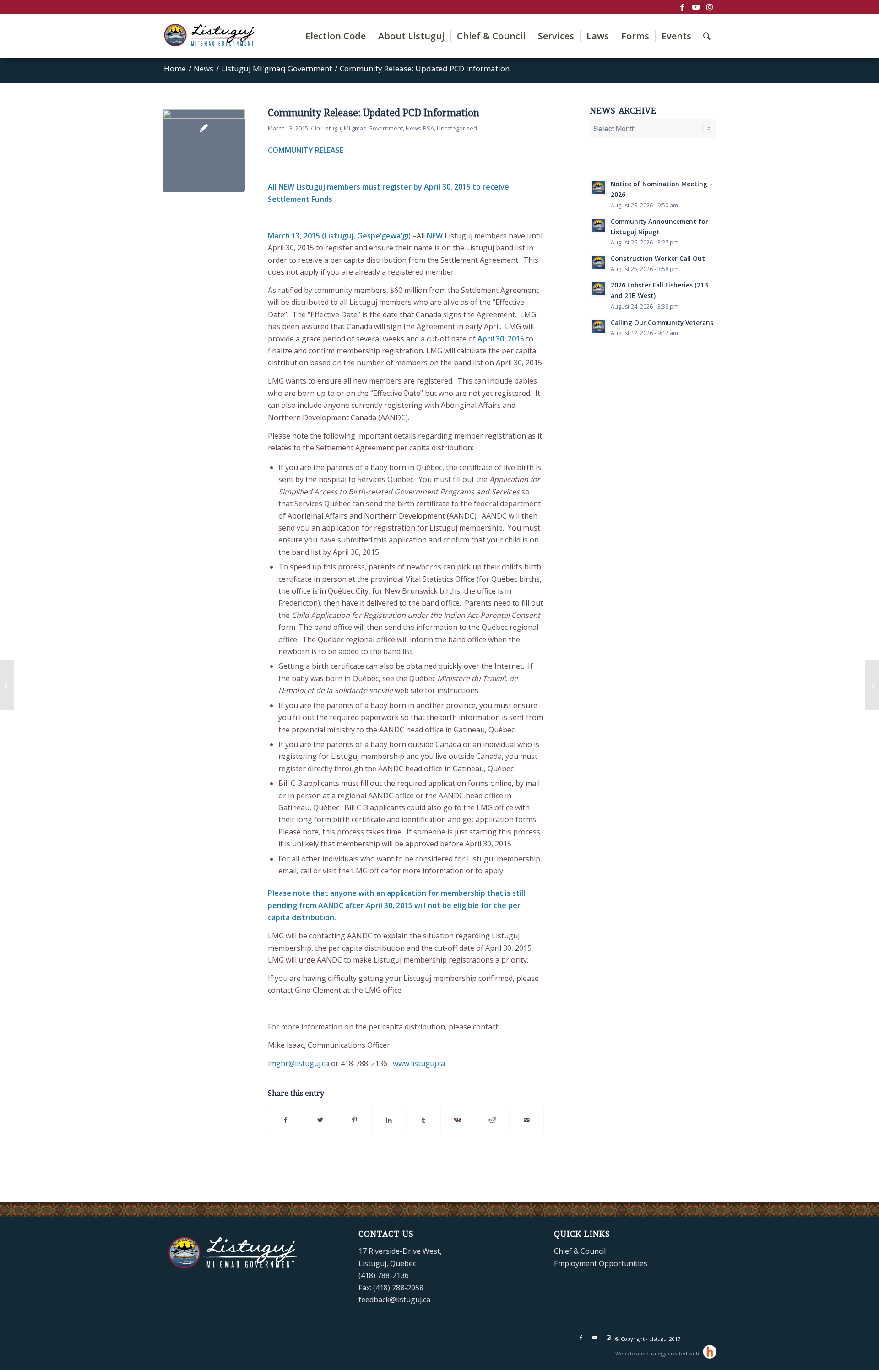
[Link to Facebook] (682, 7)
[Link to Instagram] (709, 7)
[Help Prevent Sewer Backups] (872, 685)
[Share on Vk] (458, 1120)
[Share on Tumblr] (423, 1120)
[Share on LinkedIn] (389, 1120)
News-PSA (420, 128)
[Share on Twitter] (320, 1120)
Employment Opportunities (600, 1263)
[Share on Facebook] (285, 1120)
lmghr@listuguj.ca (298, 1063)
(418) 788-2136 (383, 1275)
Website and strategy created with (657, 1353)
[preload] (204, 150)
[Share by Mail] (526, 1120)
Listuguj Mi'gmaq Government (362, 128)
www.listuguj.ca (419, 1063)
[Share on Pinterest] (354, 1120)
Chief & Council (580, 1251)
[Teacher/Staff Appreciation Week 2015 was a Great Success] (7, 685)
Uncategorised (457, 128)
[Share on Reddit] (492, 1120)
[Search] (706, 36)
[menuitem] (335, 36)
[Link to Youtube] (695, 7)
